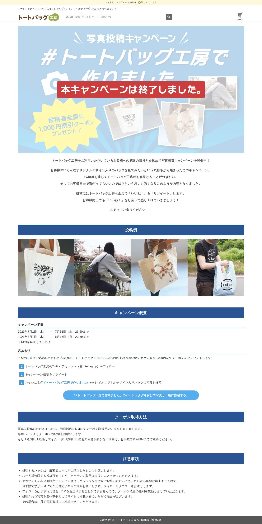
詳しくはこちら (149, 2)
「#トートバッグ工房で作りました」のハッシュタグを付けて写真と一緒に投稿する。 (131, 395)
